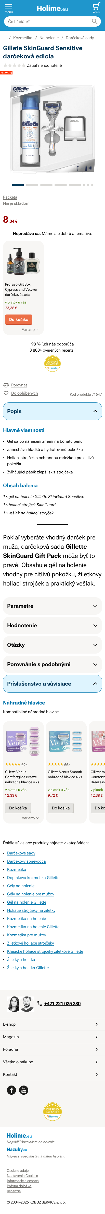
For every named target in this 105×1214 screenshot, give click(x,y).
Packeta (10, 197)
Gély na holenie (20, 885)
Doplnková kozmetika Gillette (33, 877)
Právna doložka (19, 1186)
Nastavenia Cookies (22, 1176)
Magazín (11, 1036)
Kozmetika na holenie (26, 918)
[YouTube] (23, 1090)
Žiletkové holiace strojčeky (30, 943)
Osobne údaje (18, 1170)
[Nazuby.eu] (52, 1149)
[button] (8, 8)
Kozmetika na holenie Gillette (33, 926)
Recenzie (14, 1191)
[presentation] (23, 261)
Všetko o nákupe (18, 1061)
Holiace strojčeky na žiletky (31, 910)
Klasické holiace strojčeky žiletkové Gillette (45, 951)
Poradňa (10, 1049)
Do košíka (18, 319)
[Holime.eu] (52, 8)
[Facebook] (11, 1090)
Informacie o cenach (23, 1181)
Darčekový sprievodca (26, 861)
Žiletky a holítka (21, 959)
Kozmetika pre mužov (26, 935)
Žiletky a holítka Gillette (28, 967)
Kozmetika (22, 37)
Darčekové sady (80, 37)
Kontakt (10, 1074)
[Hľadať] (95, 21)
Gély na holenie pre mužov (30, 894)
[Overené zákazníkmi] (52, 1111)
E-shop (9, 1024)
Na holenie (49, 37)
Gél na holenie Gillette (26, 902)
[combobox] (52, 21)
